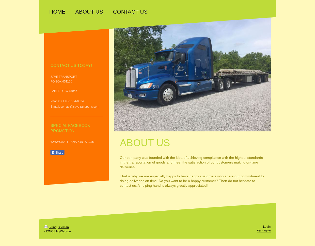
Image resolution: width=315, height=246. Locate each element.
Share (59, 152)
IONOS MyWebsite (58, 231)
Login (267, 226)
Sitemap (63, 227)
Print (52, 227)
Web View (264, 231)
